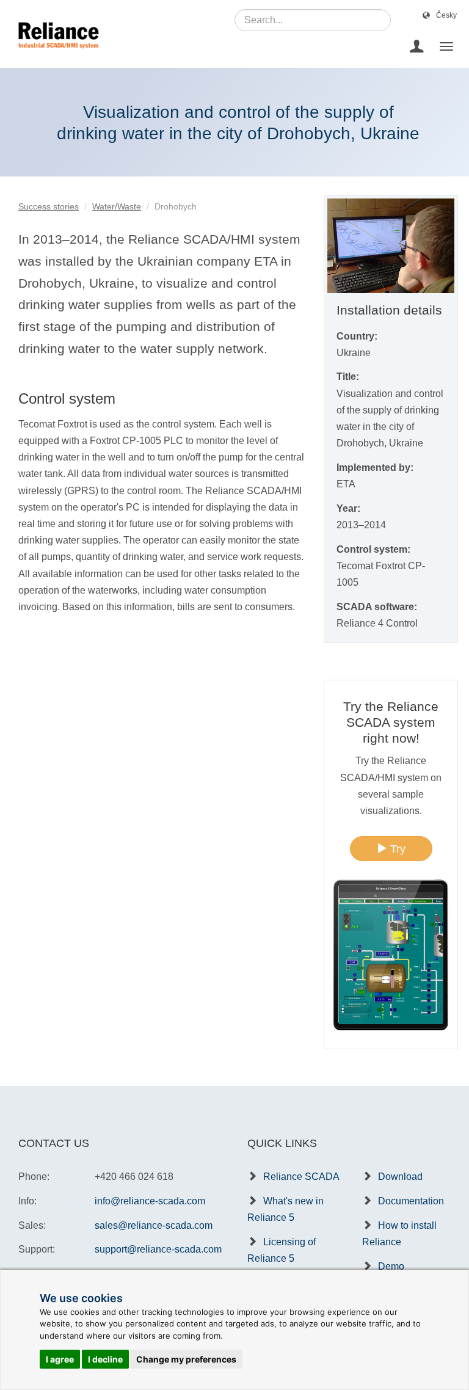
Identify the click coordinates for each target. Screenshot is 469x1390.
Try (396, 849)
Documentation (411, 1201)
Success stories (48, 206)
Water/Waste (116, 206)
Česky (446, 15)
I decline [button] (105, 1359)
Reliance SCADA (301, 1176)
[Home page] (54, 46)
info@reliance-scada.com (150, 1201)
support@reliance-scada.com (158, 1249)
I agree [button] (60, 1359)
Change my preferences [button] (186, 1359)
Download (400, 1176)
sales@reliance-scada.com (154, 1225)
